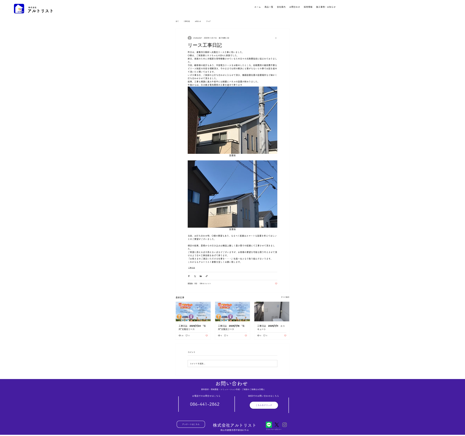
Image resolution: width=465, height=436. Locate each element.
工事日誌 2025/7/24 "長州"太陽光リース (192, 327)
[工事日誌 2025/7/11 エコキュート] (271, 311)
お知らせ (198, 21)
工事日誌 (187, 21)
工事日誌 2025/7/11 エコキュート (271, 327)
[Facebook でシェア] (189, 276)
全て (177, 21)
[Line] (269, 425)
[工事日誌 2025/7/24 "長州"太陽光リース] (193, 311)
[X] (277, 425)
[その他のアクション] (275, 37)
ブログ (208, 21)
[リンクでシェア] (206, 276)
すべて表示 (285, 297)
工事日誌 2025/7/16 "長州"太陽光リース (231, 327)
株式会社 (32, 7)
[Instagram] (285, 425)
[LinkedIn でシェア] (201, 276)
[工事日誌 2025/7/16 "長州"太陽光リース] (232, 311)
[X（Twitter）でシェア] (195, 276)
